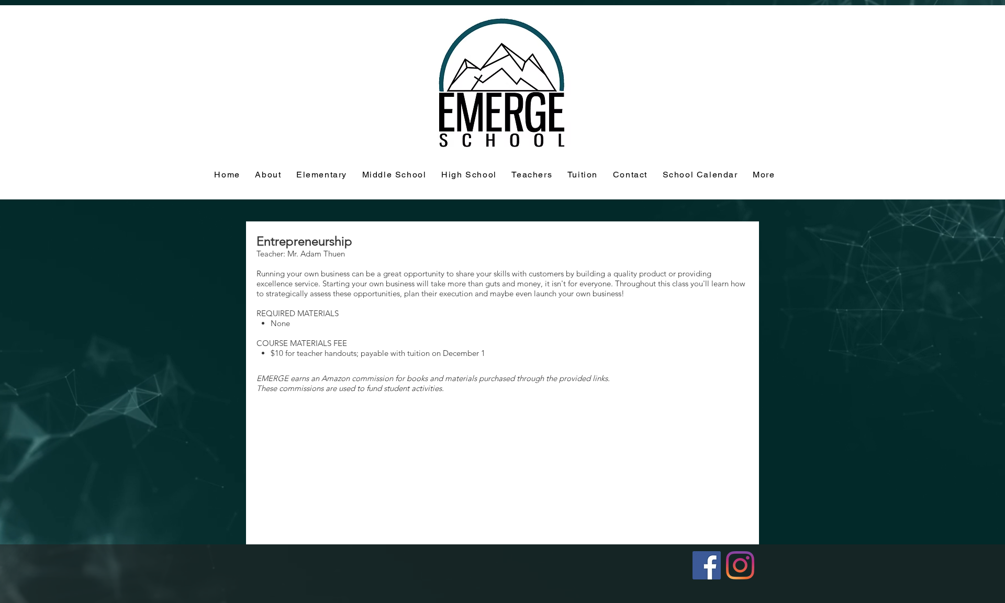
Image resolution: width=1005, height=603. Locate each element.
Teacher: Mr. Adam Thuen (300, 254)
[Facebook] (707, 565)
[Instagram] (740, 565)
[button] (583, 175)
